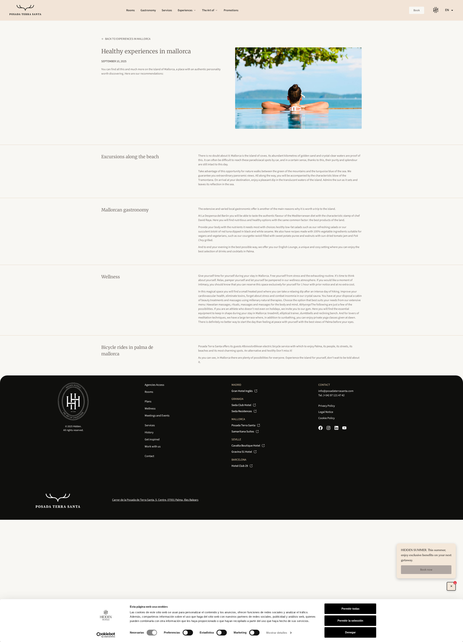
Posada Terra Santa (210, 346)
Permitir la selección (350, 620)
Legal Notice (325, 412)
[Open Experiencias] (194, 10)
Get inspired (152, 439)
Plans (148, 401)
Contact (149, 456)
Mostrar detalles (276, 632)
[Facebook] (320, 428)
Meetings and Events (157, 416)
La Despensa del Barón (215, 216)
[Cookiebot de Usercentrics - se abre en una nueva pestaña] (106, 635)
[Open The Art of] (216, 10)
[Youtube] (344, 428)
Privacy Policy (326, 406)
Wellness (150, 409)
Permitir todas (350, 608)
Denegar (350, 632)
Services (150, 425)
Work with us (153, 446)
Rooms (149, 392)
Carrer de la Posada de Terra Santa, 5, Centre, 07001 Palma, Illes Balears (155, 500)
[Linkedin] (336, 428)
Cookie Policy (326, 418)
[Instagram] (328, 428)
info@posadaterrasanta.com (335, 391)
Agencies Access (154, 385)
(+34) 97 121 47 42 (334, 395)
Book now (426, 570)
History (149, 432)
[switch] (188, 632)
